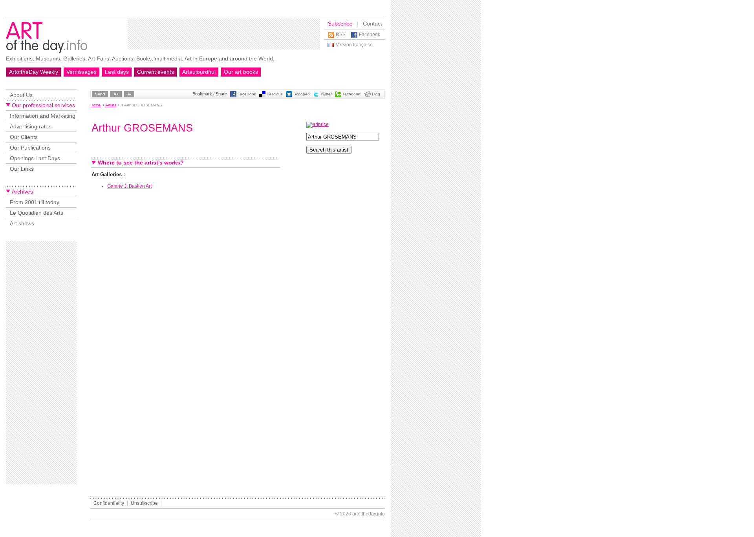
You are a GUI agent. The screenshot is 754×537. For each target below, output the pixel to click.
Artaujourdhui (199, 72)
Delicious (275, 94)
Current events (155, 72)
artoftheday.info (368, 514)
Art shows (22, 223)
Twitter (326, 94)
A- (129, 94)
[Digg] (367, 96)
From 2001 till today (34, 202)
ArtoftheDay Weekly (33, 72)
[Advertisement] (224, 34)
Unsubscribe (144, 503)
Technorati (351, 94)
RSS (341, 34)
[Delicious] (262, 96)
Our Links (22, 169)
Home (95, 105)
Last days (117, 72)
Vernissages (81, 72)
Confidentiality (108, 503)
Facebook (369, 34)
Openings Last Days (35, 158)
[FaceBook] (233, 96)
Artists (110, 105)
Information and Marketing (42, 116)
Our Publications (30, 147)
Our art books (241, 72)
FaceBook (247, 94)
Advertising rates (30, 126)
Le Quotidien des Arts (36, 213)
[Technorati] (338, 96)
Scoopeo (301, 94)
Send (100, 94)
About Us (21, 95)
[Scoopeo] (289, 96)
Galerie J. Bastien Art (129, 186)
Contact (372, 23)
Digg (376, 94)
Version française (354, 44)
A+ (116, 94)
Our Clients (24, 137)
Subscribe (340, 23)
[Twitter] (316, 96)
